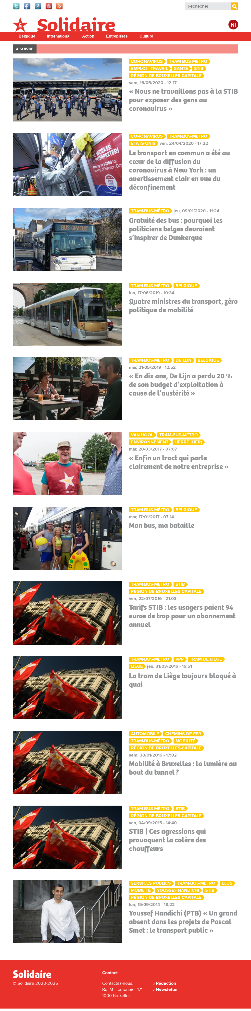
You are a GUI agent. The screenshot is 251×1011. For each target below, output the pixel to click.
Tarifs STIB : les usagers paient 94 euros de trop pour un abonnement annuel (182, 616)
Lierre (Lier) (188, 442)
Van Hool (142, 435)
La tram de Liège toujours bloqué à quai (182, 680)
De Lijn (183, 360)
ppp (180, 659)
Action (88, 36)
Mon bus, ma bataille (161, 525)
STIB (198, 68)
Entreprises (117, 36)
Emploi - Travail (149, 68)
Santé (181, 68)
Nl (233, 25)
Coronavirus (147, 61)
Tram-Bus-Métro (188, 61)
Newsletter (167, 989)
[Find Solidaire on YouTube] (49, 9)
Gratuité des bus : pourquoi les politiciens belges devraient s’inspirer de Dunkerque (176, 229)
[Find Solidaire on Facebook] (27, 9)
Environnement (149, 442)
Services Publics (151, 883)
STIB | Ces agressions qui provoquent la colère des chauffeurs (167, 840)
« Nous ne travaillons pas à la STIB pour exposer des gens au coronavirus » (183, 100)
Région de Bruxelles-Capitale (166, 75)
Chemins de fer (183, 733)
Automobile (145, 733)
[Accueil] (34, 977)
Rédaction (166, 983)
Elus (227, 883)
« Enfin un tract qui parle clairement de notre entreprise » (179, 462)
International (58, 36)
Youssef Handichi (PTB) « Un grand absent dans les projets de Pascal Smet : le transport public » (183, 921)
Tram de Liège (206, 659)
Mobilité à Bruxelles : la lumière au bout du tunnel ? (183, 768)
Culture (146, 36)
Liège (137, 666)
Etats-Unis (143, 143)
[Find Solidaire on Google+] (38, 9)
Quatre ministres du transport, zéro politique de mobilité (183, 306)
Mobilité (185, 741)
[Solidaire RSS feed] (60, 9)
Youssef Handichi (178, 890)
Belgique (27, 36)
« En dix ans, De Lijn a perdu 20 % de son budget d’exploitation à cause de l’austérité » (180, 384)
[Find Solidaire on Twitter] (17, 9)
